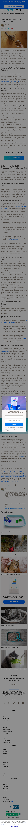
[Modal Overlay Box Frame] (14, 414)
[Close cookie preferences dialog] (26, 821)
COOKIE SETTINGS (14, 826)
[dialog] (14, 414)
